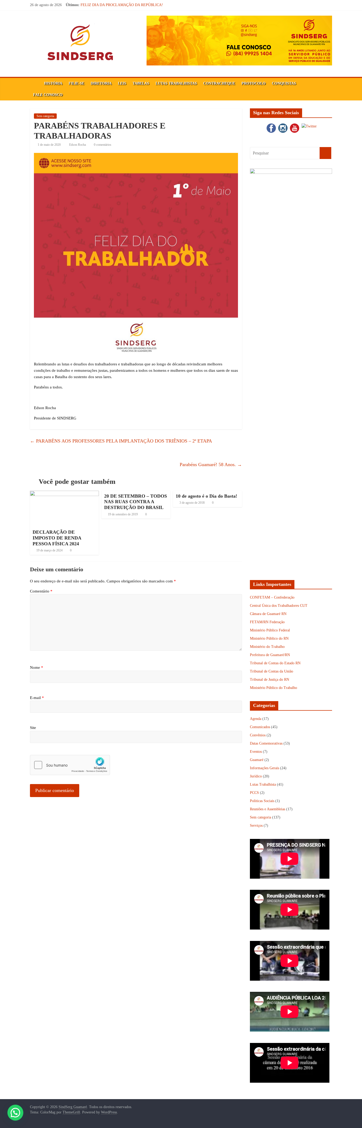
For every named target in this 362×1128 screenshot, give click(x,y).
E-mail (37, 698)
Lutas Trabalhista (263, 784)
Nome (36, 667)
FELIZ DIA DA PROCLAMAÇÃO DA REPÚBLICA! (122, 5)
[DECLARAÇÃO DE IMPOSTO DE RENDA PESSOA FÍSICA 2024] (64, 494)
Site (33, 728)
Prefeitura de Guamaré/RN (270, 655)
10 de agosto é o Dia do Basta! (206, 496)
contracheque (219, 83)
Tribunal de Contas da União (271, 671)
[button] (15, 1113)
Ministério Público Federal (270, 630)
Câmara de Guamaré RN (268, 614)
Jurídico (256, 776)
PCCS (254, 793)
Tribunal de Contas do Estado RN (275, 663)
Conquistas (284, 83)
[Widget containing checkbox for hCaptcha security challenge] (70, 765)
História (53, 83)
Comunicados (260, 727)
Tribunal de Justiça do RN (269, 680)
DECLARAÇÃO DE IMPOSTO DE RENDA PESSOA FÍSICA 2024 (57, 537)
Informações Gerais (264, 768)
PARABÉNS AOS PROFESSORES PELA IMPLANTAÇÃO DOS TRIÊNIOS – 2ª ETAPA (121, 441)
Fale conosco (48, 95)
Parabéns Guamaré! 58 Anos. (211, 464)
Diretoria (101, 83)
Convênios (258, 735)
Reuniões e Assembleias (267, 809)
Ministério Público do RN (269, 638)
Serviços (256, 826)
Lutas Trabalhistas (176, 83)
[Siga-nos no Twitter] (308, 125)
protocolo (253, 83)
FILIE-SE (76, 83)
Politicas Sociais (262, 801)
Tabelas (141, 83)
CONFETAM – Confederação (272, 597)
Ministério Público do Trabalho (273, 688)
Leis (122, 83)
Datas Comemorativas (266, 743)
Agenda (255, 719)
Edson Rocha (78, 145)
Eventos (256, 752)
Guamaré (256, 760)
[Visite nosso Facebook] (270, 125)
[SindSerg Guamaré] (35, 83)
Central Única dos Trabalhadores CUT (278, 606)
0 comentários (102, 145)
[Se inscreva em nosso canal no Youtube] (294, 125)
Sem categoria (45, 116)
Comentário (41, 591)
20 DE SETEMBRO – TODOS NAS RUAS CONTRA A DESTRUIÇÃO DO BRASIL (135, 501)
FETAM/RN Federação (267, 622)
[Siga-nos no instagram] (282, 125)
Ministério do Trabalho (267, 647)
